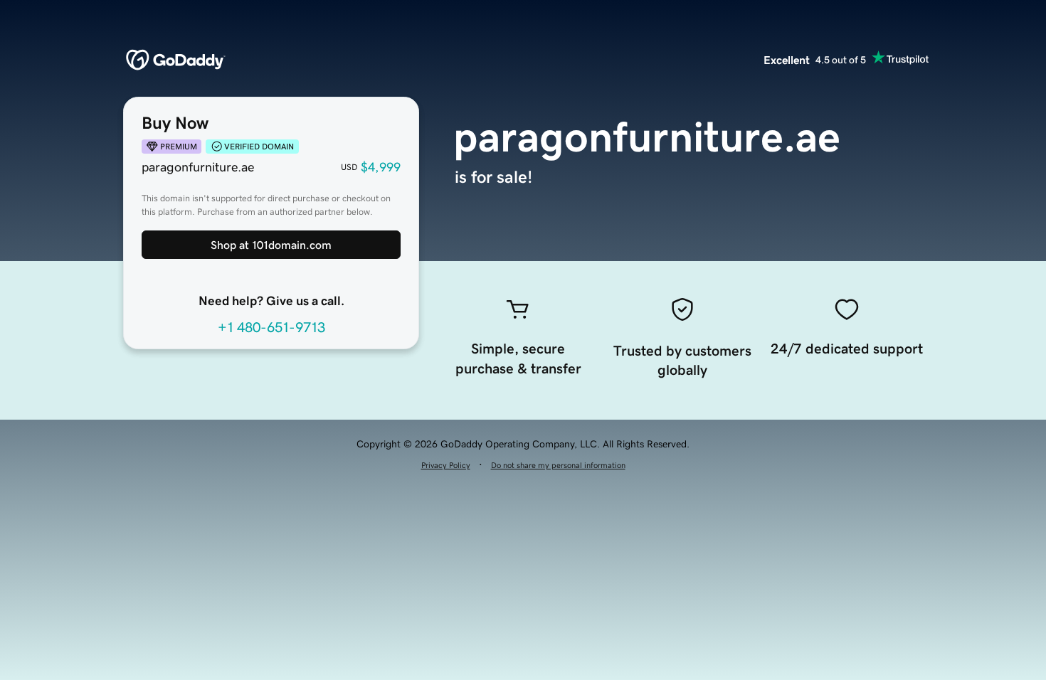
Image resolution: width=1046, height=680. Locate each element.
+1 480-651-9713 (271, 327)
